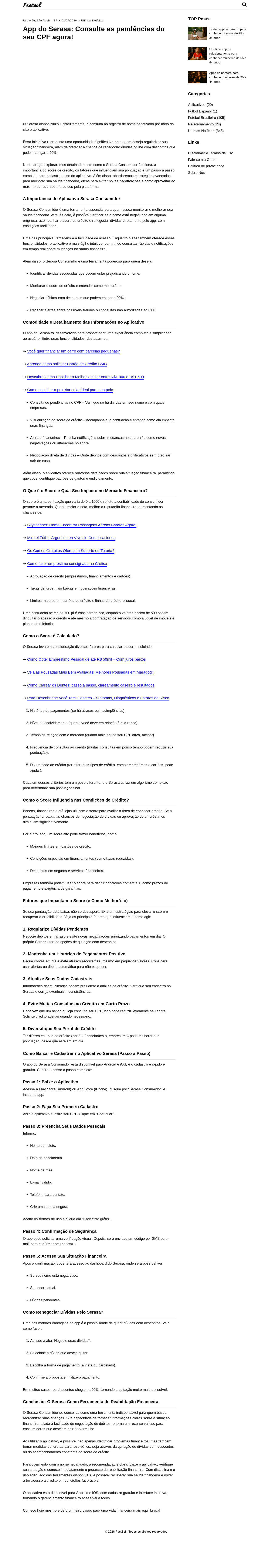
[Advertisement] (99, 86)
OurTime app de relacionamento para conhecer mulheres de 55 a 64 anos (227, 55)
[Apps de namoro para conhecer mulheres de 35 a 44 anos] (197, 77)
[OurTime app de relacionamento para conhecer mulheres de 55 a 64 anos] (197, 53)
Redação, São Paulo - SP (40, 20)
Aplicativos (196, 105)
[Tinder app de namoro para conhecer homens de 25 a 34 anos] (197, 33)
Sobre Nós (196, 173)
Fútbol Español (200, 111)
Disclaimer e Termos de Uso (210, 153)
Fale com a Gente (202, 160)
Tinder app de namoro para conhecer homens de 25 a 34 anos (227, 33)
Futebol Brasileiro (202, 118)
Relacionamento (201, 124)
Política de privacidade (206, 166)
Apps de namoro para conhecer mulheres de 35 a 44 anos (227, 77)
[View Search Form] (244, 4)
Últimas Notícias (92, 20)
